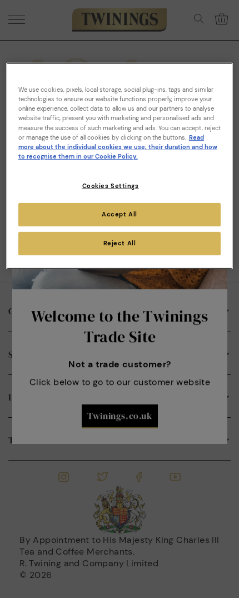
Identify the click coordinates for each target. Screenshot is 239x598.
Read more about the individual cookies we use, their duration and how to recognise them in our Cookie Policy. (117, 146)
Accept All (119, 214)
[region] (119, 166)
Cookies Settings (110, 186)
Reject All (119, 243)
